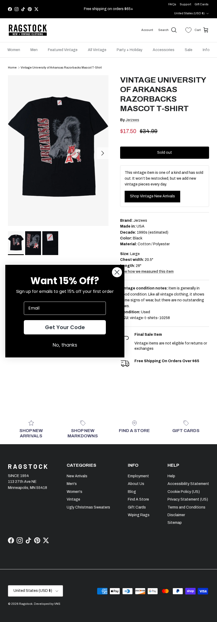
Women (13, 50)
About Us (136, 484)
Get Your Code (65, 327)
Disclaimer (176, 515)
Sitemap (175, 523)
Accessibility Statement (188, 484)
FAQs (172, 4)
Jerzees (132, 120)
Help (171, 476)
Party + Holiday (129, 50)
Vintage (73, 499)
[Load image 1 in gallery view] (58, 150)
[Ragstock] (28, 30)
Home (12, 67)
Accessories (163, 50)
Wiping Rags (139, 515)
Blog (132, 492)
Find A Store (138, 499)
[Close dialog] (117, 272)
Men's (72, 484)
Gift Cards (202, 4)
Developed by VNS (47, 603)
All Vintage (97, 50)
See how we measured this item (147, 272)
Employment (138, 476)
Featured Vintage (63, 50)
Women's (74, 492)
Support (185, 4)
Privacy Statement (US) (188, 499)
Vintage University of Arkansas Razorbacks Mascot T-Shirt (61, 67)
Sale (188, 50)
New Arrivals (77, 476)
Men (34, 50)
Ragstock (26, 603)
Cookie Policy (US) (184, 492)
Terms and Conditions (186, 507)
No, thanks (65, 345)
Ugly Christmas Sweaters (88, 507)
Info (206, 50)
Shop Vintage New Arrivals (152, 196)
